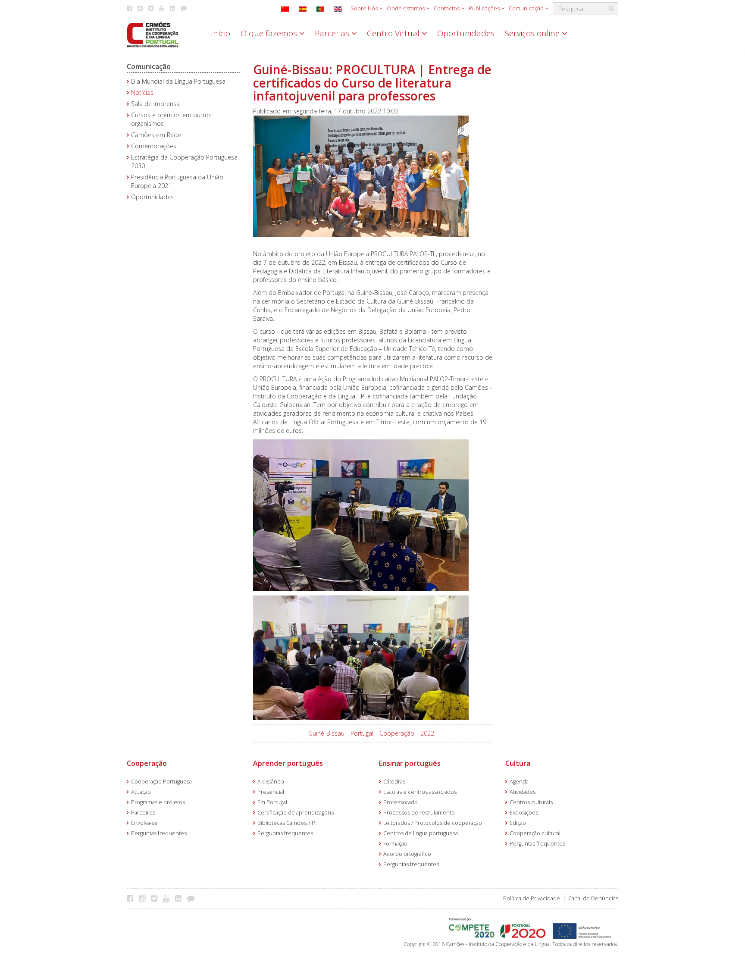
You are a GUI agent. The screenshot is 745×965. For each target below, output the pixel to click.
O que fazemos (270, 33)
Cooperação (396, 733)
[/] (152, 34)
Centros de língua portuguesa (420, 833)
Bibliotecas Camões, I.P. (286, 823)
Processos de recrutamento (419, 812)
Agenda (519, 781)
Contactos (447, 8)
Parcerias (333, 33)
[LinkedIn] (180, 898)
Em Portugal (272, 802)
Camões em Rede (156, 135)
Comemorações (153, 146)
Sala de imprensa (155, 104)
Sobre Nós (365, 8)
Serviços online (533, 33)
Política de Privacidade (531, 898)
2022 (427, 733)
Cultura (517, 763)
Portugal (362, 733)
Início (220, 33)
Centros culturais (531, 802)
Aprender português (288, 763)
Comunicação (527, 8)
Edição (518, 823)
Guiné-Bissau (326, 733)
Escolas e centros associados (420, 792)
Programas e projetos (158, 802)
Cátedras (394, 781)
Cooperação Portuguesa (161, 781)
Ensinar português (410, 763)
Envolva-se (144, 823)
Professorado (400, 802)
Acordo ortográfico (407, 854)
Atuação (141, 792)
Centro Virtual (394, 33)
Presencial (270, 792)
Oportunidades (466, 33)
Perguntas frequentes (159, 833)
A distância (270, 781)
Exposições (524, 812)
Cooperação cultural (535, 833)
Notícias (142, 92)
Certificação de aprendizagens (295, 812)
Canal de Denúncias (593, 898)
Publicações (485, 8)
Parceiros (143, 812)
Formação (395, 843)
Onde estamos (406, 8)
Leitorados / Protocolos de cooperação (432, 823)
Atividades (522, 792)
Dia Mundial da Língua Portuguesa (178, 81)
